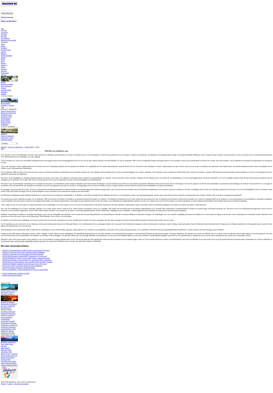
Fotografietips (5, 119)
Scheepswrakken (6, 140)
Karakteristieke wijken (8, 329)
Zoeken (3, 384)
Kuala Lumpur (6, 50)
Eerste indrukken (6, 317)
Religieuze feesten (7, 84)
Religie (3, 82)
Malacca (4, 54)
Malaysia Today (6, 350)
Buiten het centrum (7, 331)
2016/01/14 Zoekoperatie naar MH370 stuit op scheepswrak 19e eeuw (26, 250)
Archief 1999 (29, 147)
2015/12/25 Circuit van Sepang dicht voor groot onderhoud (22, 266)
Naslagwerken (6, 123)
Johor (3, 44)
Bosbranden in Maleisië (9, 304)
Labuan (3, 52)
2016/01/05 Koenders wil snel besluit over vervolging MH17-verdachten (26, 260)
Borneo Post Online (7, 358)
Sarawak (4, 69)
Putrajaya (4, 65)
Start (2, 29)
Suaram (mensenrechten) (9, 365)
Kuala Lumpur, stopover (9, 291)
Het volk (4, 36)
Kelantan (4, 48)
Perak (3, 59)
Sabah (3, 67)
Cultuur (3, 88)
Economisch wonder (8, 321)
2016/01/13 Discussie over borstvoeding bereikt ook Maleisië (23, 254)
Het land (4, 34)
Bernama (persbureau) (8, 342)
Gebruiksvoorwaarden (21, 384)
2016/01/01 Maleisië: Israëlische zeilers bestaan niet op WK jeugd (24, 264)
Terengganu (5, 73)
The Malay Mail (6, 352)
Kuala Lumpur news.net (9, 356)
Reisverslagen (5, 121)
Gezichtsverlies (6, 90)
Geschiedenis (5, 38)
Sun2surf (14, 354)
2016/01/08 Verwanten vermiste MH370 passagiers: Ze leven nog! (24, 256)
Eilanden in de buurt (8, 333)
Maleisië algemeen (7, 17)
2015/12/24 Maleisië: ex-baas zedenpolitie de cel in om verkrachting (25, 270)
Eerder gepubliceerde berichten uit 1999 (15, 273)
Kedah (3, 46)
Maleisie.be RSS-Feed (8, 113)
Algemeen (4, 32)
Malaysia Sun (5, 354)
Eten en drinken (6, 86)
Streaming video (6, 117)
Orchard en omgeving (8, 327)
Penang (3, 63)
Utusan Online (6, 359)
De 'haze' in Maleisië (8, 306)
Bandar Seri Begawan (8, 313)
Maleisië (4, 147)
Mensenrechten (6, 308)
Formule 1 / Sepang (7, 105)
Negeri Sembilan (6, 56)
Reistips (3, 94)
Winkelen (4, 92)
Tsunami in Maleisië (7, 302)
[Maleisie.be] (9, 6)
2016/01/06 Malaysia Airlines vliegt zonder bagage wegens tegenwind (26, 258)
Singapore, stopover (7, 292)
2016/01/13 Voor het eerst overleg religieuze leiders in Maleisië (23, 252)
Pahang (3, 57)
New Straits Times (7, 344)
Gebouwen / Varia (7, 138)
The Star (4, 346)
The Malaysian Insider (8, 361)
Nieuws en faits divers (8, 111)
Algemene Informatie (8, 312)
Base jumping (5, 103)
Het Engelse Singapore (8, 323)
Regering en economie (8, 40)
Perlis (3, 61)
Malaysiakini (5, 348)
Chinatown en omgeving (9, 325)
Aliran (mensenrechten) (9, 363)
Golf (2, 107)
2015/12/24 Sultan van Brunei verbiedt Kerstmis (18, 268)
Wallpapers (4, 124)
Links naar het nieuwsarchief (12, 275)
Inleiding (4, 134)
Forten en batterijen (7, 136)
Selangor (4, 71)
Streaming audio (6, 115)
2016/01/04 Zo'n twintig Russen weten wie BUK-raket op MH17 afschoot (27, 262)
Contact (9, 384)
